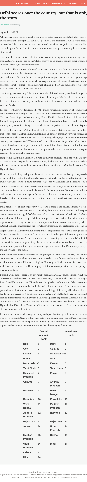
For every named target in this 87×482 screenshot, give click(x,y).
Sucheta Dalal (5, 25)
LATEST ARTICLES (58, 3)
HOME (37, 3)
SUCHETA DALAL (22, 3)
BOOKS (46, 3)
